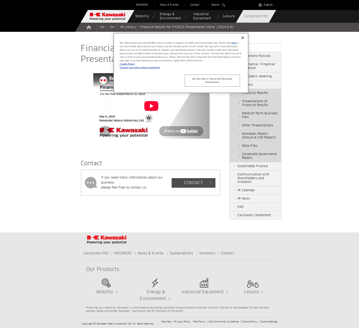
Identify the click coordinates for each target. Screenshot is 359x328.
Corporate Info (96, 253)
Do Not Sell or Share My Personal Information (212, 80)
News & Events (151, 253)
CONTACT (193, 183)
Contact (227, 253)
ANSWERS (123, 253)
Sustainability (181, 253)
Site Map (166, 322)
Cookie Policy (249, 322)
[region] (180, 63)
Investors (207, 253)
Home (88, 27)
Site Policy (199, 322)
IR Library (128, 27)
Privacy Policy (182, 322)
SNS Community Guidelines (224, 322)
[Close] (242, 37)
